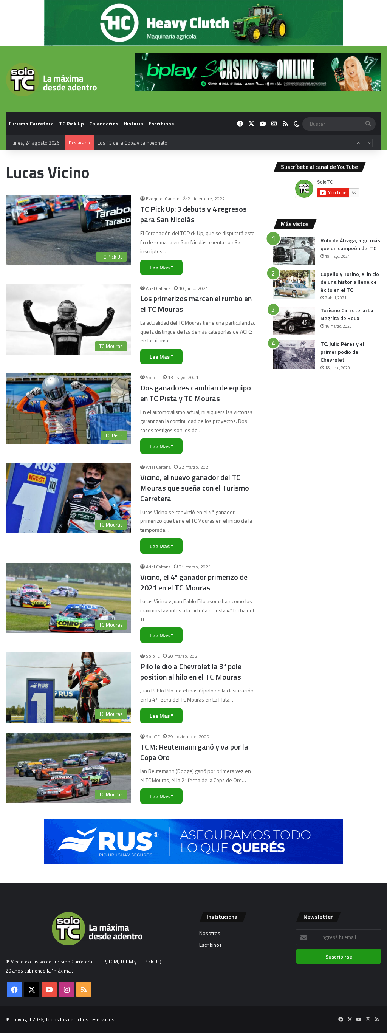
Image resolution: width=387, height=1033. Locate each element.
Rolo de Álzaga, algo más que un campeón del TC (350, 244)
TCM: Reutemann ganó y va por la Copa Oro (194, 752)
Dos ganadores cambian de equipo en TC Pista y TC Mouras (195, 393)
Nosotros (209, 933)
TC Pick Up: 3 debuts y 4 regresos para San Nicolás (193, 214)
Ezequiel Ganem (163, 198)
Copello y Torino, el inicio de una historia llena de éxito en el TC (349, 282)
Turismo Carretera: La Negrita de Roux (346, 314)
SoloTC (153, 377)
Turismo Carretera (31, 123)
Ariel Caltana (158, 288)
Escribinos (161, 123)
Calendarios (103, 123)
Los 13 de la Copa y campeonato (132, 135)
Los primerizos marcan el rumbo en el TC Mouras (196, 304)
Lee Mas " (161, 267)
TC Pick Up (71, 123)
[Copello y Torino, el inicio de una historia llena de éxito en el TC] (294, 284)
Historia (133, 123)
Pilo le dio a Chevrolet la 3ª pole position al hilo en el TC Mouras (190, 671)
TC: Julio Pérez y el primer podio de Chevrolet (342, 352)
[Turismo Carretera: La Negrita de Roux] (294, 321)
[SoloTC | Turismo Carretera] (51, 80)
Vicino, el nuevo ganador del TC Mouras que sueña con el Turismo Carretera (194, 487)
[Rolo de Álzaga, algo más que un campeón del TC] (294, 251)
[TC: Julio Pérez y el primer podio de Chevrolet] (294, 354)
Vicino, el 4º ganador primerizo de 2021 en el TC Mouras (194, 582)
